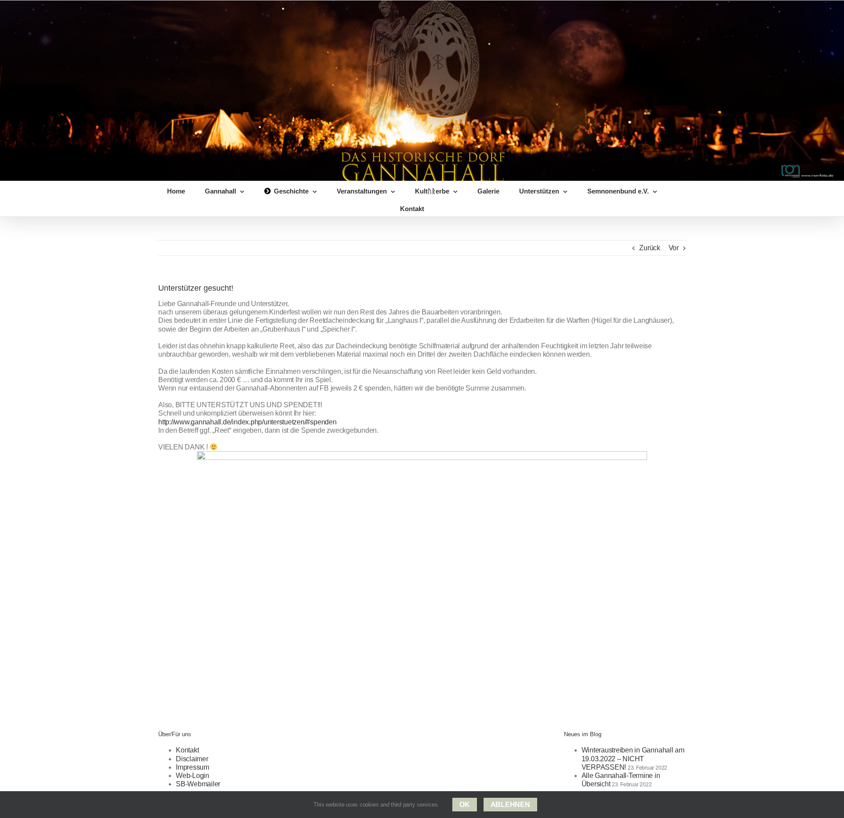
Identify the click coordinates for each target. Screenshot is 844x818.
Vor (674, 248)
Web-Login (192, 775)
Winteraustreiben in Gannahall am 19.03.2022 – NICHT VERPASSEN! (633, 758)
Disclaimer (192, 759)
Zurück (649, 248)
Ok (464, 804)
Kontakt (187, 750)
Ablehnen (510, 804)
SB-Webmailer (198, 784)
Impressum (192, 767)
